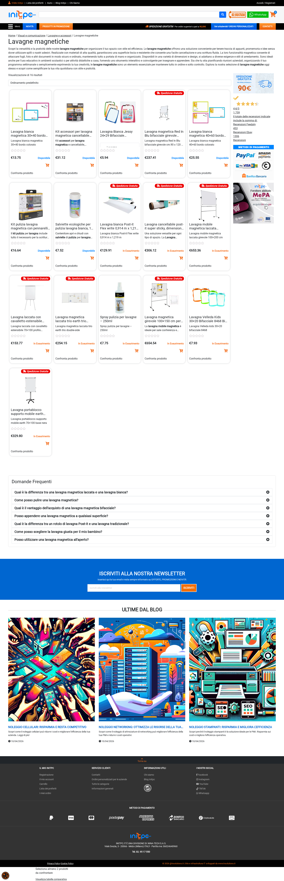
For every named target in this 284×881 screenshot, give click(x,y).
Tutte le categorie (100, 784)
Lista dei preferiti (35, 3)
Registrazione (46, 774)
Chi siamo (149, 774)
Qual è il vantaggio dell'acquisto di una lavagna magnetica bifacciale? (65, 508)
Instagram (203, 779)
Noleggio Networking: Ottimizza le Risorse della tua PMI (140, 727)
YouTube (203, 784)
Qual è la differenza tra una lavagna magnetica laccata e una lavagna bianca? (71, 492)
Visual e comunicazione (31, 35)
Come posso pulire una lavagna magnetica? (46, 500)
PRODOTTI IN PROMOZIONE (56, 26)
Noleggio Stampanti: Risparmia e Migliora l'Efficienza (230, 727)
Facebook (202, 774)
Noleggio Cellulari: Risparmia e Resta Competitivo (47, 727)
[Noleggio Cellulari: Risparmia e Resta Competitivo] (51, 670)
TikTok (202, 788)
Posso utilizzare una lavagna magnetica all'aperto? (51, 540)
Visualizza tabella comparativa (51, 879)
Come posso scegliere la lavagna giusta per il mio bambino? (58, 532)
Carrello (43, 784)
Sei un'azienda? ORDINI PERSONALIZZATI (233, 26)
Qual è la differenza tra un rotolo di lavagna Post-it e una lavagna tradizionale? (71, 524)
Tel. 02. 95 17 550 (141, 851)
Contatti (96, 774)
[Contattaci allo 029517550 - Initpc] (237, 14)
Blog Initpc (149, 779)
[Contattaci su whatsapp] (258, 13)
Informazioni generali (102, 788)
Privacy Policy (53, 863)
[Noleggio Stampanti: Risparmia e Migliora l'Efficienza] (232, 670)
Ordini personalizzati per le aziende (109, 779)
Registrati (270, 3)
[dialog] (5, 875)
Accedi (260, 3)
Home (11, 35)
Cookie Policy (67, 863)
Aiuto (49, 3)
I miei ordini (45, 793)
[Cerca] (222, 15)
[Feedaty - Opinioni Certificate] (147, 787)
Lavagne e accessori (59, 35)
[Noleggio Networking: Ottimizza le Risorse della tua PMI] (142, 670)
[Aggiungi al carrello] (47, 165)
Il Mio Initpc (17, 3)
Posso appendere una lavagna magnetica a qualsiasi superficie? (61, 516)
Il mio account (46, 779)
